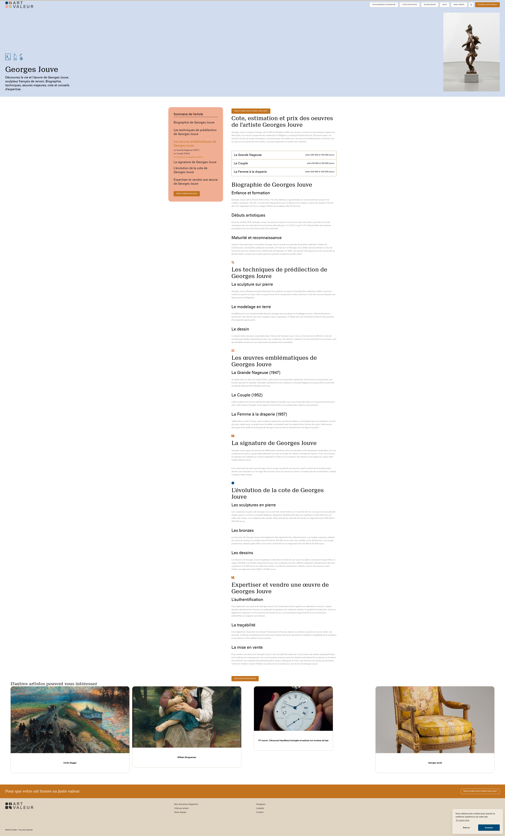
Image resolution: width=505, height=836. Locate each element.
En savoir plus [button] (462, 820)
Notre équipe (430, 5)
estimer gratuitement (487, 5)
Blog (445, 5)
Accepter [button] (489, 828)
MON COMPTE (459, 5)
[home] (19, 4)
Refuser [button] (466, 828)
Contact (259, 812)
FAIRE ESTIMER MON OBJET (186, 194)
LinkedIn (260, 808)
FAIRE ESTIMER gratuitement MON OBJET (251, 111)
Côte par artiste (409, 5)
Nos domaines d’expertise (383, 5)
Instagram (261, 804)
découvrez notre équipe (245, 678)
